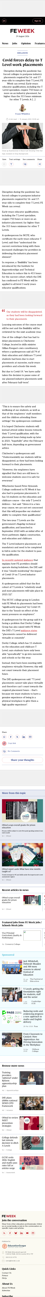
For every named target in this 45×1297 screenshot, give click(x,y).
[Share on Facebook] (10, 737)
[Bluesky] (16, 1233)
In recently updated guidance (17, 560)
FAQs (4, 1278)
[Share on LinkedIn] (24, 737)
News (5, 43)
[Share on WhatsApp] (4, 737)
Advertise (6, 1291)
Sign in (37, 21)
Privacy (5, 1276)
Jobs (14, 43)
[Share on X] (17, 737)
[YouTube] (27, 1233)
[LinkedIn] (21, 1233)
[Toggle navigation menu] (4, 21)
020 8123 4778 (11, 1257)
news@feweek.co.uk (13, 1261)
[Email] (33, 1233)
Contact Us (6, 1273)
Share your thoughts (22, 760)
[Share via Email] (30, 737)
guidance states (29, 630)
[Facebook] (10, 1233)
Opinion (26, 43)
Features (40, 43)
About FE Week (8, 1288)
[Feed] (4, 1233)
